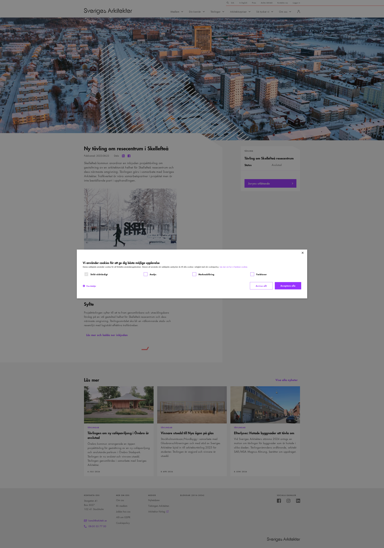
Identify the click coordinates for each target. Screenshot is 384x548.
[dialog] (192, 274)
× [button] (302, 253)
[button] (89, 285)
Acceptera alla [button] (288, 285)
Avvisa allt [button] (261, 285)
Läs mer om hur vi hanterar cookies (233, 267)
